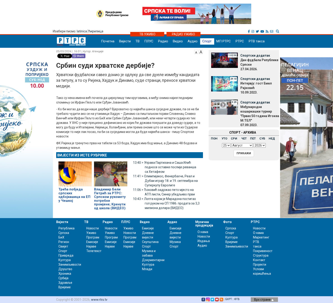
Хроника (64, 273)
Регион (63, 242)
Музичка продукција (204, 223)
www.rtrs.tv (99, 299)
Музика (175, 242)
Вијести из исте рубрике (82, 155)
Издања (204, 241)
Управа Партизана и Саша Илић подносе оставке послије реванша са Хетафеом (164, 167)
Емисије (92, 242)
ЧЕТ (244, 138)
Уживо (91, 233)
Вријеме (64, 287)
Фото (227, 222)
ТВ (137, 41)
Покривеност (263, 251)
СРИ (234, 138)
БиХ (61, 237)
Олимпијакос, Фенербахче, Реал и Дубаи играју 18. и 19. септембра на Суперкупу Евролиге (165, 180)
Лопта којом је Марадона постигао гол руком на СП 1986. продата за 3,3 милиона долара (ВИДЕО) (166, 203)
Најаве (91, 246)
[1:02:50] (224, 60)
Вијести (125, 41)
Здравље (65, 282)
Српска (230, 228)
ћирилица (96, 31)
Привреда (65, 255)
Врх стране (262, 299)
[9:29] (224, 107)
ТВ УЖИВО (147, 34)
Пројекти (259, 264)
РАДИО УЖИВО (183, 34)
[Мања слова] (196, 51)
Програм (92, 237)
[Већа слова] (201, 51)
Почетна (107, 41)
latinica (82, 31)
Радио (163, 41)
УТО (224, 138)
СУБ (262, 138)
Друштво (65, 269)
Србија (63, 278)
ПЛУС (148, 41)
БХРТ (228, 299)
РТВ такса (257, 41)
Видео (178, 41)
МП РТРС (223, 41)
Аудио (193, 41)
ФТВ (237, 299)
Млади (147, 269)
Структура (260, 255)
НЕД (272, 138)
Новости (92, 228)
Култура (64, 260)
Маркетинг (261, 237)
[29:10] (224, 83)
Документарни (153, 260)
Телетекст (93, 251)
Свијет (63, 246)
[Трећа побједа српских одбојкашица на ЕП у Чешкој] (75, 172)
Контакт (259, 260)
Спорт (207, 41)
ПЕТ (253, 138)
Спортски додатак (255, 55)
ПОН (214, 138)
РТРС (240, 41)
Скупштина (150, 242)
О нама (203, 232)
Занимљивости (69, 264)
